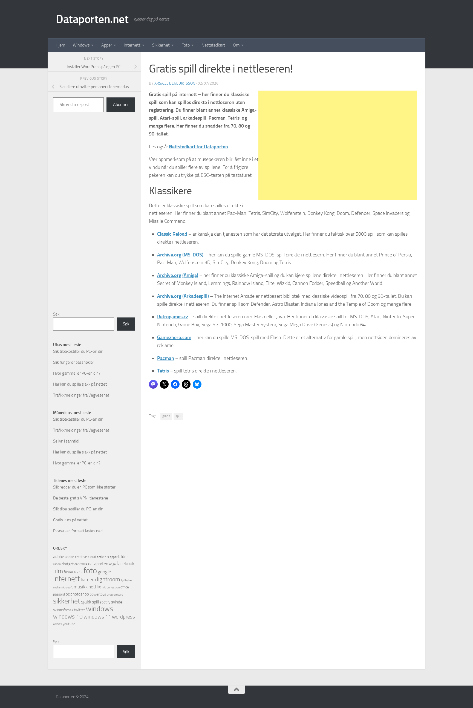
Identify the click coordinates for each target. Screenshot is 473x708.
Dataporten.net (92, 19)
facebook (125, 563)
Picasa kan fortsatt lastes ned (78, 530)
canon (57, 564)
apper (113, 557)
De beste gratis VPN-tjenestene (80, 498)
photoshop (79, 594)
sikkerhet (66, 601)
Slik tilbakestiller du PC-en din (78, 351)
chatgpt (68, 564)
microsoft (66, 587)
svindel (117, 602)
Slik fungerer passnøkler (73, 362)
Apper (106, 45)
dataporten (98, 563)
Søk (56, 314)
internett (66, 578)
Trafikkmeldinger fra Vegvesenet (81, 395)
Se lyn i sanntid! (66, 441)
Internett (132, 45)
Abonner (121, 104)
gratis (166, 416)
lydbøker (127, 580)
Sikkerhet (161, 45)
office (124, 587)
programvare (115, 594)
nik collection (111, 587)
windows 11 (97, 616)
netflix (94, 586)
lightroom (108, 579)
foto (90, 571)
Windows (81, 45)
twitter (79, 610)
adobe (58, 556)
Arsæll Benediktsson (174, 83)
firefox (78, 572)
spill (178, 416)
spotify (105, 602)
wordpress (123, 617)
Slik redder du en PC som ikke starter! (85, 487)
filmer (68, 572)
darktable (80, 564)
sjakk (86, 602)
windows (99, 609)
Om (236, 45)
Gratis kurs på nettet (70, 520)
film (58, 571)
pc (68, 594)
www (56, 624)
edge (112, 564)
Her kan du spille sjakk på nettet (80, 384)
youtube (69, 624)
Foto (185, 45)
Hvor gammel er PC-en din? (76, 373)
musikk (81, 586)
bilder (123, 556)
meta (56, 587)
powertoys (98, 594)
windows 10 (68, 616)
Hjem (60, 45)
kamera (88, 580)
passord (59, 594)
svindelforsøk (63, 610)
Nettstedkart (213, 45)
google (104, 571)
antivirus (103, 557)
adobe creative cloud (80, 557)
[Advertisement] (337, 145)
